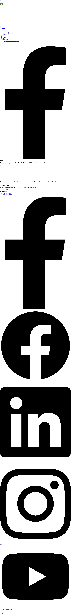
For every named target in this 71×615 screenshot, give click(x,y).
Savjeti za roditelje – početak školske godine (11, 41)
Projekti (3, 30)
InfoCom (2, 613)
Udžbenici (3, 36)
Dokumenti (4, 37)
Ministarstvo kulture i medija (9, 32)
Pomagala (3, 38)
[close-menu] (0, 44)
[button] (1, 4)
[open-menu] (0, 26)
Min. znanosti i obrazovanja (8, 33)
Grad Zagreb (6, 31)
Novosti (3, 35)
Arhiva (5, 34)
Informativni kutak (5, 39)
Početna (3, 28)
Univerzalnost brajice (7, 40)
